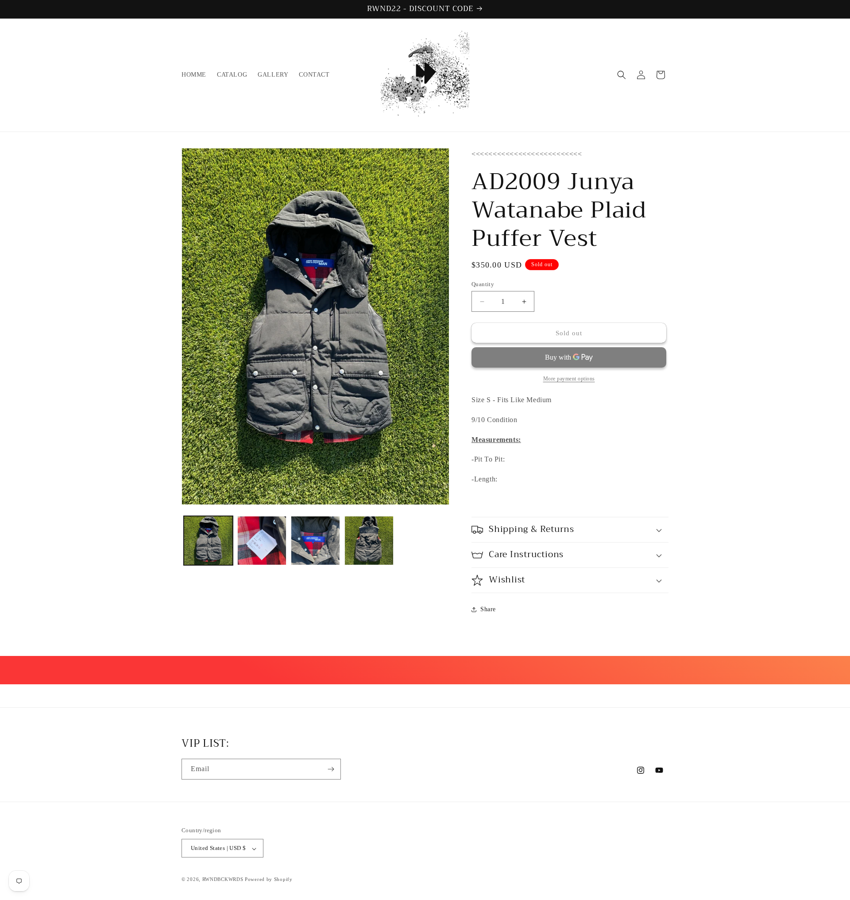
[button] (621, 75)
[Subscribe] (330, 769)
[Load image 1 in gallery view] (208, 540)
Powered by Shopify (269, 879)
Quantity (482, 284)
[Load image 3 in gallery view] (315, 540)
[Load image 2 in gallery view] (261, 540)
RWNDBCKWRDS (222, 879)
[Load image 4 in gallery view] (369, 540)
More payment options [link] (569, 379)
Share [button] (488, 609)
